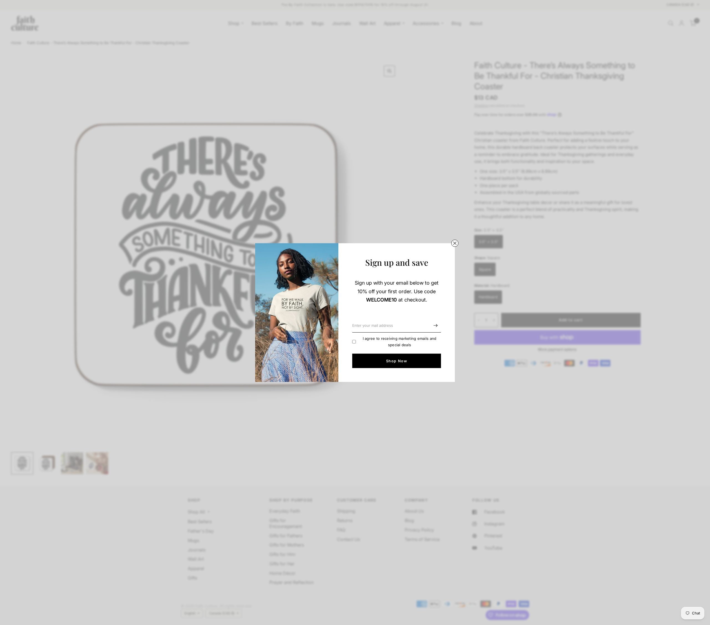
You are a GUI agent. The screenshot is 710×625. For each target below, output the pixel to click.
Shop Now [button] (396, 360)
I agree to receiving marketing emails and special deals (400, 341)
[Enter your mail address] (435, 325)
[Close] (454, 243)
